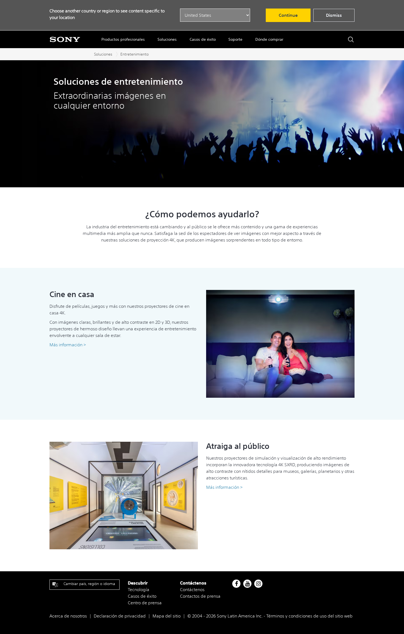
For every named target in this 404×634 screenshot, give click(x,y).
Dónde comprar (269, 39)
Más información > (224, 487)
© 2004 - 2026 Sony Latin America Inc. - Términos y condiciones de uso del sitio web (270, 616)
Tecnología (138, 589)
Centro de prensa (145, 602)
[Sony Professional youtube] (247, 584)
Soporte (235, 39)
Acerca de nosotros (68, 616)
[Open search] (350, 39)
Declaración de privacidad (120, 616)
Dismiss (334, 15)
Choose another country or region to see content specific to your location (107, 14)
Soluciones (167, 39)
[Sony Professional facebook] (236, 584)
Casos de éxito (203, 39)
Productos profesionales (123, 39)
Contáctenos (192, 589)
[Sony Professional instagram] (258, 584)
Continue (288, 15)
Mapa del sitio (167, 616)
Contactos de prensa (200, 596)
